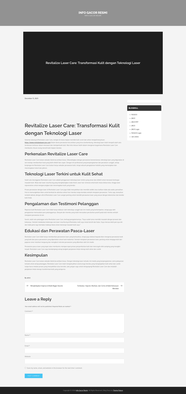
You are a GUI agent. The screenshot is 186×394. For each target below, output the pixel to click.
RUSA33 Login (136, 133)
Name (27, 335)
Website (28, 356)
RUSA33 (134, 115)
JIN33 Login (135, 129)
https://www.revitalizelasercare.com (37, 142)
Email (27, 346)
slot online (135, 137)
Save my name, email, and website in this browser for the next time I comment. (54, 368)
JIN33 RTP (134, 122)
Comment (29, 311)
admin (29, 278)
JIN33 (133, 118)
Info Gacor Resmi (93, 12)
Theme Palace (118, 390)
